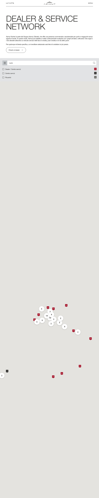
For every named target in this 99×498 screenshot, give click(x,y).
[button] (80, 366)
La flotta (10, 3)
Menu (90, 3)
